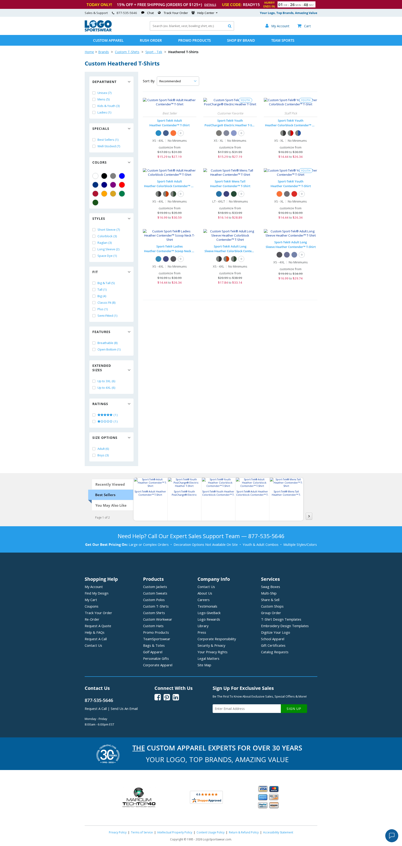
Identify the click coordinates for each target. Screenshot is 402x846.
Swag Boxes (270, 586)
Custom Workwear (157, 619)
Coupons (91, 606)
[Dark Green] (95, 202)
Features (101, 332)
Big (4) (101, 296)
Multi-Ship (269, 593)
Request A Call (96, 638)
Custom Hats (153, 625)
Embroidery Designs (285, 625)
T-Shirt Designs (281, 619)
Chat (150, 13)
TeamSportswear (156, 638)
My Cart (91, 599)
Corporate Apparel (157, 665)
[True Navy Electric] (226, 133)
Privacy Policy (118, 832)
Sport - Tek (153, 52)
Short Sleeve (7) (108, 229)
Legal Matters (208, 658)
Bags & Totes (154, 645)
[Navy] (104, 185)
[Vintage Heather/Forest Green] (173, 194)
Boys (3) (103, 455)
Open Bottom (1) (109, 349)
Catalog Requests (274, 652)
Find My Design (96, 593)
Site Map (204, 665)
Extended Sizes (101, 367)
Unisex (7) (104, 93)
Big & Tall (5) (106, 283)
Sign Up (294, 708)
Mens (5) (103, 99)
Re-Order (92, 619)
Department (104, 81)
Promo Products (194, 40)
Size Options (104, 437)
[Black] (104, 176)
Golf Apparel (152, 652)
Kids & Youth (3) (108, 106)
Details (210, 5)
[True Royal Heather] (294, 255)
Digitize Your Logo (275, 632)
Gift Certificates (273, 645)
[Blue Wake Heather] (158, 133)
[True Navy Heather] (287, 255)
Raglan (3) (104, 243)
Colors (99, 162)
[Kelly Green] (122, 194)
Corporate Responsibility (217, 638)
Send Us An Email (124, 708)
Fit (95, 272)
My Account (94, 586)
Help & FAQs (94, 632)
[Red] (122, 185)
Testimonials (207, 606)
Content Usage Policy (210, 832)
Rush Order (151, 40)
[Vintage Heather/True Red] (291, 133)
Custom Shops (272, 606)
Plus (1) (102, 309)
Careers (204, 599)
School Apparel (272, 638)
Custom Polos (154, 599)
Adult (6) (103, 449)
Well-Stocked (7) (108, 146)
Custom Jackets (155, 586)
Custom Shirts (154, 612)
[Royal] (95, 185)
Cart (304, 26)
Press (202, 632)
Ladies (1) (104, 112)
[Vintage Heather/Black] (283, 133)
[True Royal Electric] (234, 133)
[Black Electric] (219, 133)
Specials (100, 128)
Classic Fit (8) (106, 302)
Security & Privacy (211, 645)
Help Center (205, 13)
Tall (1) (102, 289)
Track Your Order (176, 13)
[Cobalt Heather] (166, 133)
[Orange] (104, 194)
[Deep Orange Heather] (173, 133)
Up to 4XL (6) (106, 387)
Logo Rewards (209, 619)
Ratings (100, 404)
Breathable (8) (107, 343)
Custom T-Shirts (127, 52)
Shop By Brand (241, 40)
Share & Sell (270, 599)
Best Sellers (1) (108, 140)
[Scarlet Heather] (294, 194)
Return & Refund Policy (244, 832)
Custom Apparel (108, 40)
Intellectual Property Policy (174, 832)
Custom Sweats (155, 593)
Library (203, 625)
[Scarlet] (95, 194)
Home (89, 52)
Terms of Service (142, 832)
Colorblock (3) (107, 236)
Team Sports (282, 40)
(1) (115, 415)
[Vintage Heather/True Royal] (298, 133)
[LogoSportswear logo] (98, 30)
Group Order (271, 612)
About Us (205, 593)
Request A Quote (98, 625)
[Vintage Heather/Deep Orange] (166, 194)
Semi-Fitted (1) (107, 315)
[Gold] (113, 194)
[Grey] (113, 176)
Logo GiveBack (209, 612)
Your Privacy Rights (213, 652)
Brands (103, 52)
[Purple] (113, 185)
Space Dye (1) (107, 256)
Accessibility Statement (278, 832)
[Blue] (122, 176)
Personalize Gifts (156, 658)
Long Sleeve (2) (108, 249)
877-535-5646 (127, 13)
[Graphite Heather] (287, 194)
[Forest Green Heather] (234, 194)
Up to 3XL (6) (106, 381)
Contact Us (93, 645)
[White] (95, 176)
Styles (98, 218)
